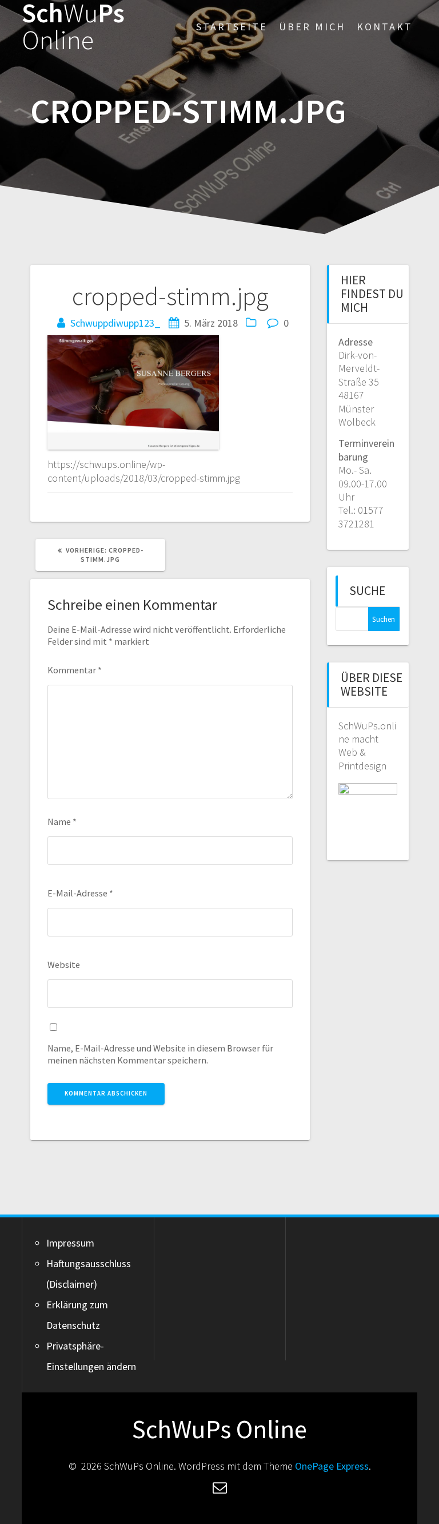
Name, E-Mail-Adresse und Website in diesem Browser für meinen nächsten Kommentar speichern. (160, 1054)
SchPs (73, 27)
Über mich (312, 26)
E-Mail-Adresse (80, 893)
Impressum (70, 1242)
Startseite (232, 26)
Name (62, 821)
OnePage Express (332, 1466)
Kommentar (74, 670)
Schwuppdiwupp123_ (115, 323)
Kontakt (385, 26)
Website (63, 964)
